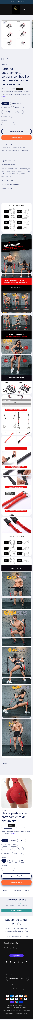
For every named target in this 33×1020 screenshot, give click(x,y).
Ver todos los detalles (21, 890)
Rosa (20, 849)
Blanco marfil (8, 849)
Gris (5, 845)
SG (22, 861)
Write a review (16, 910)
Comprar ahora (16, 137)
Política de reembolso (19, 1007)
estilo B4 (15, 103)
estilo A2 (6, 116)
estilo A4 (6, 107)
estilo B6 (6, 112)
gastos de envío (8, 91)
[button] (4, 9)
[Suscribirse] (27, 936)
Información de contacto (23, 1013)
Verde (13, 845)
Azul (22, 840)
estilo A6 (18, 107)
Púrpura (6, 853)
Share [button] (5, 763)
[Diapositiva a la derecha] (21, 52)
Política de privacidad (10, 1010)
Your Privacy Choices (11, 948)
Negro (13, 840)
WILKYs (15, 1005)
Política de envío (9, 1013)
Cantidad (4, 120)
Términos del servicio (24, 1010)
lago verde (18, 853)
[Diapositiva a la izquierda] (12, 52)
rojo (4, 840)
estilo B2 (18, 112)
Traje (5, 103)
